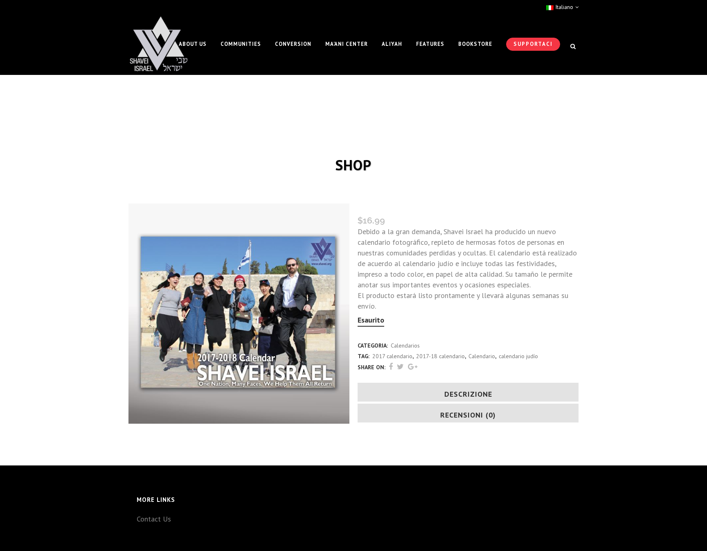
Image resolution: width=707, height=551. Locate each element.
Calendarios (405, 345)
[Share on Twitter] (400, 366)
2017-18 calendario (440, 356)
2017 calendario (392, 356)
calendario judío (518, 356)
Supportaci (533, 44)
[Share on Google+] (412, 366)
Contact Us (154, 519)
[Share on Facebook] (391, 366)
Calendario (481, 356)
